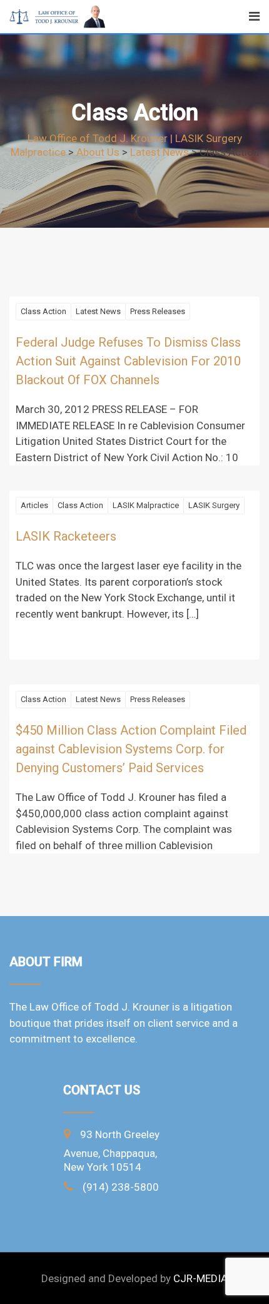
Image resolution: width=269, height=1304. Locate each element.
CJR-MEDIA (200, 1278)
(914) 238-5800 (121, 1187)
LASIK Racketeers (66, 536)
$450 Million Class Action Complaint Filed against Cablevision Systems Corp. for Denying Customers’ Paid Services (131, 749)
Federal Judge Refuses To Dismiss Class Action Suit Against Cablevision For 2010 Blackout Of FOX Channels (128, 361)
